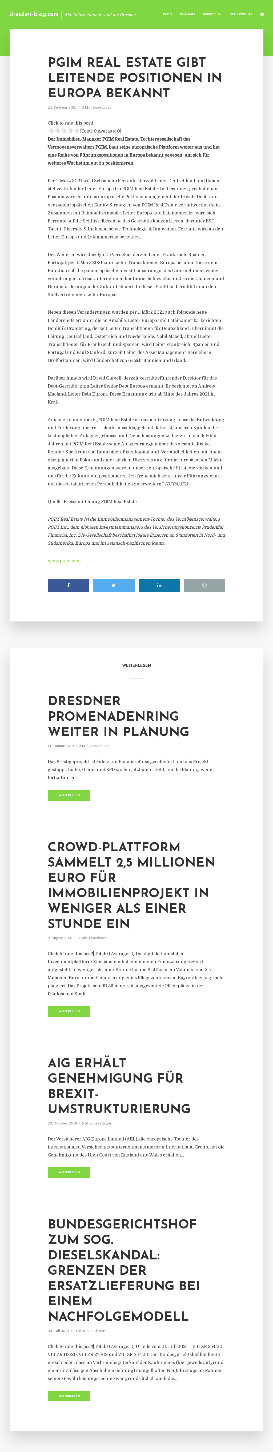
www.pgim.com (64, 561)
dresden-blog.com (34, 14)
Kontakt (187, 14)
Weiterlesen (69, 795)
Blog (167, 14)
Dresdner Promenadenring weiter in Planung (118, 717)
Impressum (212, 14)
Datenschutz (241, 14)
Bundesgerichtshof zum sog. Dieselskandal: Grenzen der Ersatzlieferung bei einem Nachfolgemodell (124, 1271)
